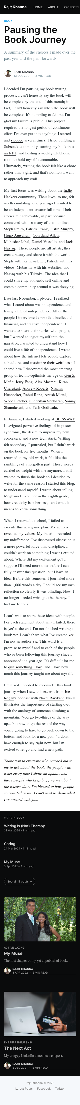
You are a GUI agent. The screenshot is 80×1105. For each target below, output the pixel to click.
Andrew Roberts (35, 388)
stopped (17, 140)
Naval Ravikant (51, 697)
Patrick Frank (37, 228)
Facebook (44, 1088)
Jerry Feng (24, 381)
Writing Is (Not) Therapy (24, 826)
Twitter (60, 1088)
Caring (9, 843)
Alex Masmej (45, 381)
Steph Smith (14, 228)
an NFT (10, 153)
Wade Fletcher (15, 400)
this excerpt (45, 691)
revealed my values (19, 533)
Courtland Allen (46, 235)
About (53, 7)
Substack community (21, 146)
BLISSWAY (65, 419)
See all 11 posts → (19, 881)
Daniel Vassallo (44, 241)
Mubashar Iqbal (16, 241)
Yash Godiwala (44, 407)
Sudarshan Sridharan (46, 400)
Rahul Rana (32, 394)
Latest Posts (24, 1088)
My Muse (12, 862)
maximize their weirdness (50, 362)
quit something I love (25, 666)
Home (38, 7)
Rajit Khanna (15, 7)
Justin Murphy (61, 228)
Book (8, 21)
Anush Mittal (55, 394)
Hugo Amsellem (17, 235)
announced (12, 660)
